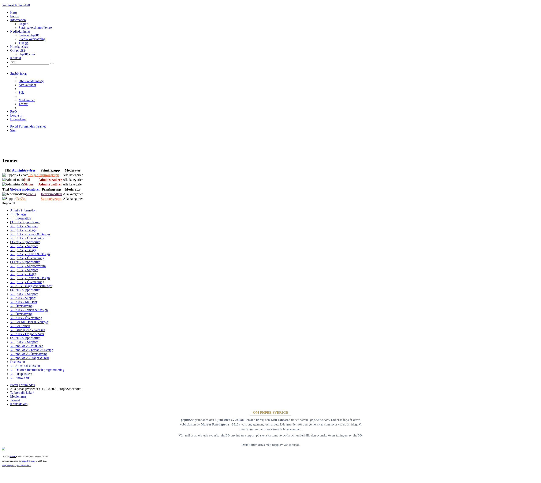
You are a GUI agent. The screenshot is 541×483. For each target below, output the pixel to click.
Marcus (31, 194)
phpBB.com (27, 54)
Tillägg (23, 43)
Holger (33, 175)
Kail (27, 179)
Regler (23, 24)
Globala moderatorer (25, 189)
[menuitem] (31, 81)
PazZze (21, 198)
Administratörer (24, 170)
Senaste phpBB (29, 35)
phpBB (13, 456)
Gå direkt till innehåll (16, 5)
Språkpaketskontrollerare (35, 27)
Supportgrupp (48, 175)
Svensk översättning (32, 39)
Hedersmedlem (51, 194)
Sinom (28, 184)
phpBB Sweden (28, 461)
